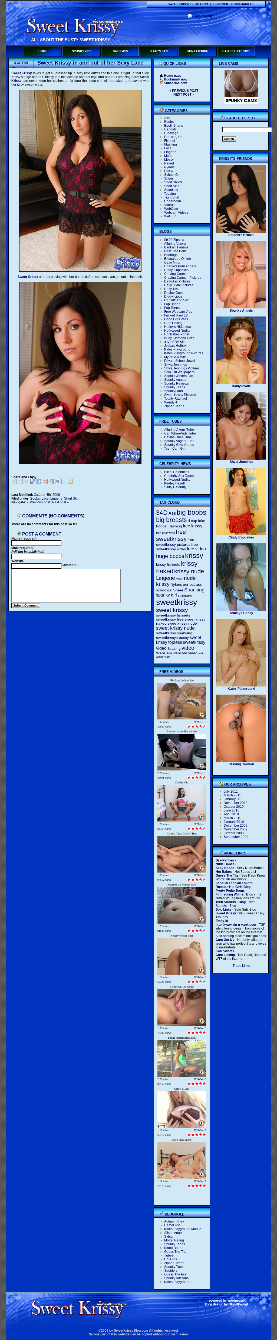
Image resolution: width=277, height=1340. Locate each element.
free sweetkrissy (171, 535)
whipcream (163, 656)
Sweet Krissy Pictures (180, 395)
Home (42, 51)
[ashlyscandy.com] (241, 610)
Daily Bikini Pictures (178, 285)
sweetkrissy (176, 602)
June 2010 (231, 810)
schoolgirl (164, 590)
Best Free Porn (175, 251)
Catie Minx (172, 262)
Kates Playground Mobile (182, 1229)
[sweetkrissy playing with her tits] (80, 463)
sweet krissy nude (175, 628)
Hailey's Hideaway (178, 327)
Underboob (172, 201)
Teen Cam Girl (174, 448)
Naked (169, 163)
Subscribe (220, 4)
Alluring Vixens (175, 243)
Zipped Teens (174, 406)
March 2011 (232, 795)
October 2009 (234, 833)
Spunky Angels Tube (179, 441)
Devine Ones (173, 293)
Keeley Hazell (174, 483)
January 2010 (234, 822)
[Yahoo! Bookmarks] (70, 483)
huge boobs (170, 556)
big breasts (171, 519)
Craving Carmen (176, 274)
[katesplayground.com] (241, 686)
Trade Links (241, 966)
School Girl (172, 175)
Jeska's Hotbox (175, 346)
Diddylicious (173, 296)
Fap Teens (172, 308)
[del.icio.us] (32, 483)
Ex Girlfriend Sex (176, 300)
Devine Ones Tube (178, 437)
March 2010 (232, 818)
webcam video (185, 653)
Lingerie (56, 498)
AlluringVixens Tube (179, 430)
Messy (169, 159)
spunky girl (166, 595)
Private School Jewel (179, 361)
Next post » (60, 502)
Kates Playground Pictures (183, 353)
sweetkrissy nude (182, 623)
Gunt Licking (198, 51)
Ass (167, 118)
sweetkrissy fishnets (173, 615)
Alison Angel (173, 1233)
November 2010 (236, 803)
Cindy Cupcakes (176, 270)
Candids (170, 129)
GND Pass (120, 51)
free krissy (192, 526)
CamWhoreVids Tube (180, 433)
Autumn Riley (174, 1221)
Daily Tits (171, 289)
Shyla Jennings (175, 364)
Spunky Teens (174, 387)
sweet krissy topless (178, 640)
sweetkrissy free (170, 619)
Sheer (168, 178)
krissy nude (189, 571)
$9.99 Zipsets (174, 240)
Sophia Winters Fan (178, 376)
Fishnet (169, 141)
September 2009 (236, 837)
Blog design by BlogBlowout (226, 1304)
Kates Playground (177, 349)
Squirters (170, 1270)
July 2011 (231, 791)
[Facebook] (39, 483)
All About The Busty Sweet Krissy (70, 40)
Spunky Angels (175, 380)
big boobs (191, 512)
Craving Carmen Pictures (182, 278)
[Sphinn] (26, 483)
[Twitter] (63, 483)
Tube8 (169, 1255)
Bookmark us (242, 4)
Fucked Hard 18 (176, 315)
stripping (185, 595)
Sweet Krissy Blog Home (188, 4)
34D (162, 512)
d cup (192, 521)
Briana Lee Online (177, 259)
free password (165, 532)
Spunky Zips (81, 51)
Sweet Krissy (21, 73)
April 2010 (231, 814)
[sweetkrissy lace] (80, 270)
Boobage (171, 255)
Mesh (168, 156)
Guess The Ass (175, 1274)
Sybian (169, 1236)
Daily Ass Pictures (177, 281)
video (188, 648)
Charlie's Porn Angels (180, 266)
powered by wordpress (226, 1300)
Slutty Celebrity (175, 487)
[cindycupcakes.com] (241, 534)
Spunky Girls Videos (179, 445)
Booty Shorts (173, 125)
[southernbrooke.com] (241, 232)
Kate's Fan (159, 51)
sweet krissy (172, 610)
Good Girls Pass (176, 319)
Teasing (170, 194)
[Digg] (20, 483)
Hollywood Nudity (177, 330)
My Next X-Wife (175, 357)
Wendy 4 (170, 402)
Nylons (169, 167)
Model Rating (174, 1240)
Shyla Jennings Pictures (182, 368)
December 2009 (236, 825)
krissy (194, 555)
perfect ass (192, 585)
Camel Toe (172, 1225)
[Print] (14, 483)
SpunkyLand (173, 391)
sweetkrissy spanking (174, 633)
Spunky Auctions (176, 1278)
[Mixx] (45, 483)
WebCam (171, 209)
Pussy (168, 171)
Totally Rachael (175, 398)
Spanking (171, 190)
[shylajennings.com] (241, 459)
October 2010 (234, 807)
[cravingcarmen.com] (241, 761)
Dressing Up (173, 137)
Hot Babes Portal (176, 334)
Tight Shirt (171, 197)
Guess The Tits (175, 1252)
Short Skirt (71, 498)
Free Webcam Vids (178, 312)
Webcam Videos (176, 212)
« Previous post (38, 502)
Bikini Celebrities (176, 472)
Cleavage (171, 133)
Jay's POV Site (175, 342)
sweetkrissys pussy (172, 638)
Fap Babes (172, 304)
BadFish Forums (176, 247)
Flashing (170, 144)
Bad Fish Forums (236, 51)
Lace (45, 498)
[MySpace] (57, 483)
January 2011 (234, 799)
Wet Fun (170, 216)
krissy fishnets (168, 565)
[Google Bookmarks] (51, 483)
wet (200, 653)
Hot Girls (170, 1259)
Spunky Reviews (176, 383)
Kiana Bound (173, 1248)
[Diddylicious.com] (241, 383)
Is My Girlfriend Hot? (179, 338)
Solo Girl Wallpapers (179, 372)
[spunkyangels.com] (241, 307)
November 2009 (236, 829)
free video (196, 549)
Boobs (35, 498)
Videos (169, 205)
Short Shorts (173, 182)
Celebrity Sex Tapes (179, 476)
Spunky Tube (174, 1267)
